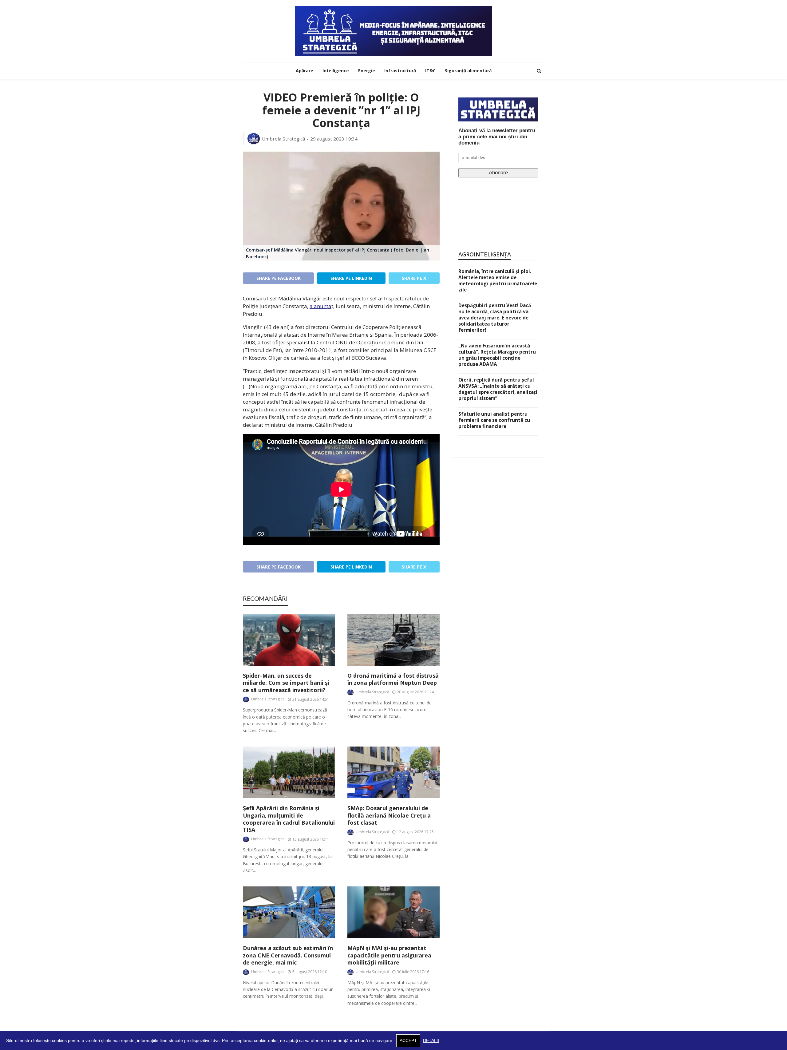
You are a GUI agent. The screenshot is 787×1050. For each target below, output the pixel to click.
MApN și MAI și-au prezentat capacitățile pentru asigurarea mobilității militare (389, 955)
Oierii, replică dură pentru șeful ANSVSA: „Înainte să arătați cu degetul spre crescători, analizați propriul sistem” (497, 389)
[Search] (539, 71)
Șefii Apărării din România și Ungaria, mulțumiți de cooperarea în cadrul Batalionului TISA (289, 819)
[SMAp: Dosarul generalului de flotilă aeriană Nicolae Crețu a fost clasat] (393, 772)
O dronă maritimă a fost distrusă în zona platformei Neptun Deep (393, 679)
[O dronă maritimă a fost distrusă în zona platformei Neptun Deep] (393, 640)
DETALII (431, 1040)
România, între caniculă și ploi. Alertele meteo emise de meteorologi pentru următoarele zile (497, 280)
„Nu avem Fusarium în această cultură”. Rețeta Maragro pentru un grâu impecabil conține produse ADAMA (497, 355)
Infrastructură (400, 70)
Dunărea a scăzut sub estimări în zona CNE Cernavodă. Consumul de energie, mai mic (288, 955)
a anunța (320, 306)
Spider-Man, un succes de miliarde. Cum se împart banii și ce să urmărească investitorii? (286, 683)
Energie (366, 70)
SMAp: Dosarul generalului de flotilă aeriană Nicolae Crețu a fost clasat (389, 815)
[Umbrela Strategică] (393, 31)
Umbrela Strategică (283, 139)
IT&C (430, 70)
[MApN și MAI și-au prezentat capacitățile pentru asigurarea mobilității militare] (393, 912)
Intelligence (335, 70)
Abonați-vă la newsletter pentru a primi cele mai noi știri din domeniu (496, 137)
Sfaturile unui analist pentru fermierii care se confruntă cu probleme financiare (494, 420)
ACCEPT (408, 1040)
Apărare (304, 70)
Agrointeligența (484, 254)
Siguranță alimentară (468, 70)
